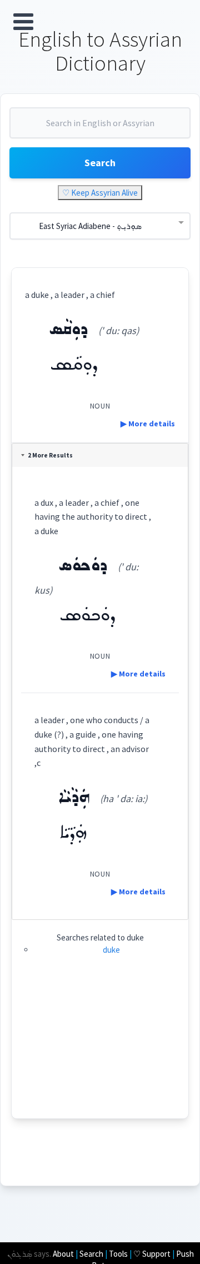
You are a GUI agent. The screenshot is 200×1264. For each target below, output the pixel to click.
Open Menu (23, 21)
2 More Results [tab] (50, 455)
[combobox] (100, 127)
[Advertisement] (100, 1048)
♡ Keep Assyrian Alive (100, 192)
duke (111, 949)
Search (100, 162)
